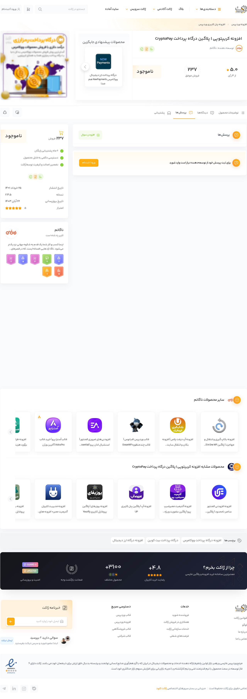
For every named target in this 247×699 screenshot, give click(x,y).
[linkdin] (14, 688)
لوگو (244, 625)
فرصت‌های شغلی (179, 636)
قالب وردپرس (123, 615)
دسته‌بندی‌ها (208, 9)
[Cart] (28, 9)
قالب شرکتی (124, 636)
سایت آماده (112, 9)
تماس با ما (241, 639)
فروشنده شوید (180, 615)
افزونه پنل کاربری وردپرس (212, 24)
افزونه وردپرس (239, 24)
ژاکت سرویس (138, 9)
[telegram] (34, 688)
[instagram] (24, 688)
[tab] (231, 112)
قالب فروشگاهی (121, 629)
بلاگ (181, 9)
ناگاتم (59, 230)
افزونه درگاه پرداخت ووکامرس (202, 540)
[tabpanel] (159, 149)
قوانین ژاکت (240, 618)
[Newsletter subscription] (11, 621)
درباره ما (242, 632)
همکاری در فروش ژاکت (176, 622)
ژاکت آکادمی (164, 9)
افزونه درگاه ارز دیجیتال (128, 540)
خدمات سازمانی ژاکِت (178, 629)
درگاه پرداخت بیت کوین (163, 540)
